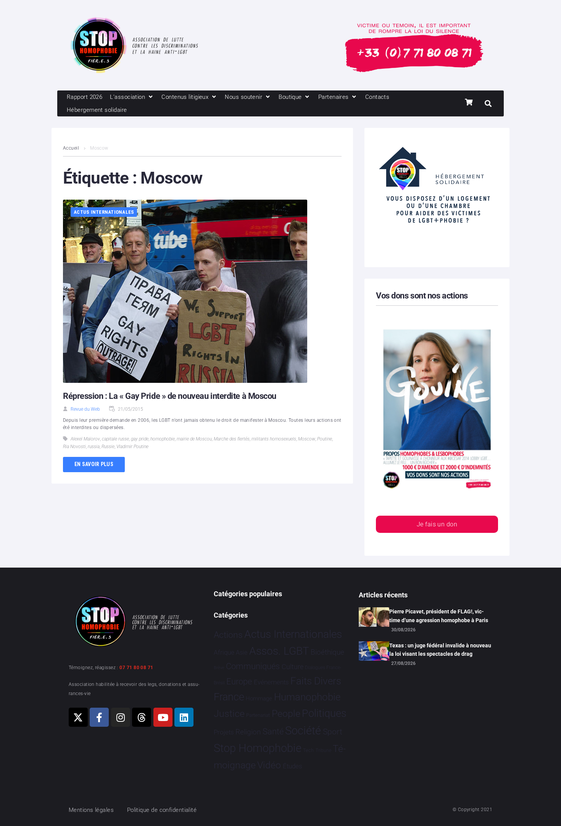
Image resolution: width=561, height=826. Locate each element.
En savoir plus (93, 464)
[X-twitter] (78, 717)
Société (303, 730)
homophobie (162, 439)
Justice (229, 713)
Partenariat (258, 715)
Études (292, 766)
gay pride (139, 439)
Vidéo (269, 765)
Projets (224, 732)
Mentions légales (91, 810)
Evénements (271, 682)
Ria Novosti (74, 446)
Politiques (324, 713)
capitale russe (115, 439)
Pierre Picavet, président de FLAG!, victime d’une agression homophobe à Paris (438, 615)
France (229, 697)
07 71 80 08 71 (136, 667)
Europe (239, 681)
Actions (228, 635)
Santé (273, 731)
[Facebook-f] (99, 717)
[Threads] (141, 717)
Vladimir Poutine (132, 446)
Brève (219, 667)
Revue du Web (85, 409)
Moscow (306, 439)
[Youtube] (162, 717)
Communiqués (253, 666)
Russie (108, 446)
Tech (308, 750)
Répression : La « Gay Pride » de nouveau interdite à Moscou (169, 396)
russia (94, 446)
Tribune (323, 750)
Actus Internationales (104, 212)
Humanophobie (307, 697)
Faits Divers (315, 681)
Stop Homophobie (257, 748)
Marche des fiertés (232, 439)
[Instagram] (120, 717)
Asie (241, 652)
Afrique (224, 652)
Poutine (324, 439)
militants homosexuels (273, 439)
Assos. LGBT (279, 651)
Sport (332, 731)
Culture (292, 667)
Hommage (259, 698)
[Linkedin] (183, 717)
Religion (248, 732)
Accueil (71, 148)
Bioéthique (327, 652)
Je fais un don (437, 524)
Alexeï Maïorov (85, 439)
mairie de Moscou (194, 439)
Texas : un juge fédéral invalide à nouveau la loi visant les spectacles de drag (440, 649)
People (286, 713)
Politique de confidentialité (162, 810)
